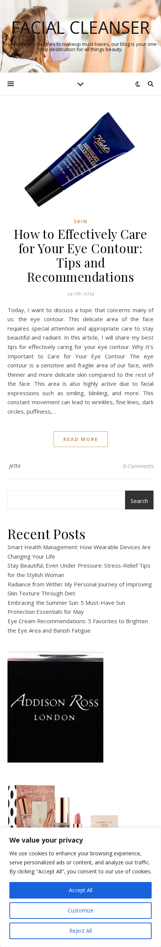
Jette (15, 465)
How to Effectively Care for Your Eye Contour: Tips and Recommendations (81, 255)
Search (139, 500)
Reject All (80, 930)
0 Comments (138, 466)
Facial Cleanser (80, 27)
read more (80, 439)
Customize (81, 910)
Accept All (80, 890)
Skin (81, 221)
